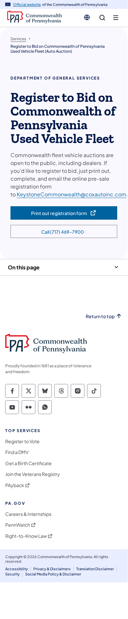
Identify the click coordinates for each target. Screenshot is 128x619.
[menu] (115, 17)
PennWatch (17, 525)
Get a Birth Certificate (28, 463)
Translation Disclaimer (95, 569)
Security (12, 574)
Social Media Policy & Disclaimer (53, 574)
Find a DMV (16, 452)
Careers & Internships (28, 514)
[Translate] (87, 17)
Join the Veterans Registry (32, 474)
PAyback (14, 485)
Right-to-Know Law (26, 536)
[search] (102, 17)
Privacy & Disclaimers (52, 569)
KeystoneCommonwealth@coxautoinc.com (71, 194)
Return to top (100, 316)
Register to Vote (22, 441)
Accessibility (16, 569)
